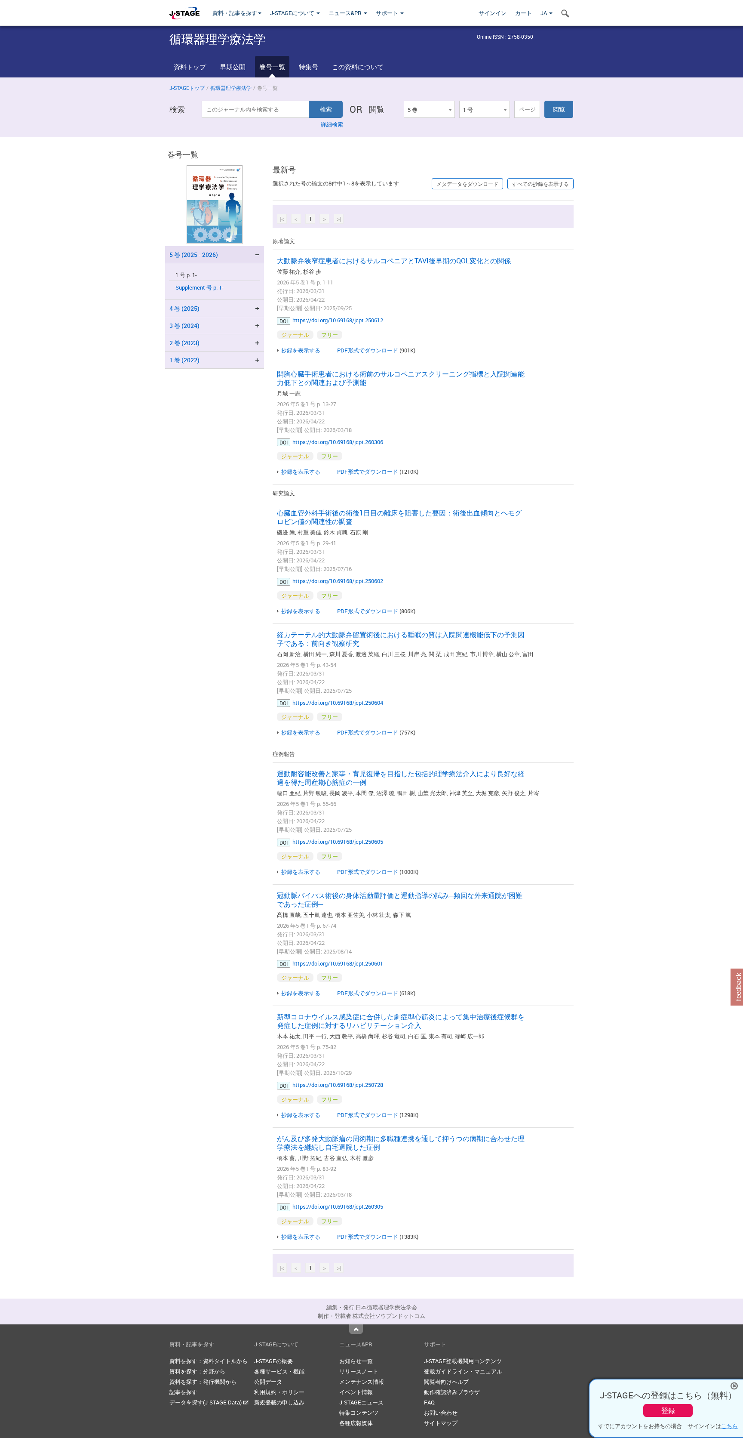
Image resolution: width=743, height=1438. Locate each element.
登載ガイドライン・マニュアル (463, 1371)
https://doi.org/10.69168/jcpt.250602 (337, 581)
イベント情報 (356, 1392)
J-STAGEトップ (187, 87)
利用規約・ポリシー (279, 1392)
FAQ (429, 1402)
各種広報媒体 (356, 1423)
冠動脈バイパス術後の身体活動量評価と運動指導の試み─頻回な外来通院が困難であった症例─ (399, 900)
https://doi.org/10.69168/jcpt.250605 (337, 842)
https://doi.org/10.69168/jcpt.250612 (337, 320)
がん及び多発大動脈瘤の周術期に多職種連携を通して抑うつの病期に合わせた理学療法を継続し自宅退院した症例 (401, 1143)
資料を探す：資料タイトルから (208, 1361)
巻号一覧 (272, 66)
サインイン (493, 13)
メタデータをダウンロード (467, 183)
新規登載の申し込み (279, 1402)
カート (523, 13)
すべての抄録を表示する (540, 183)
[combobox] (429, 109)
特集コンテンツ (358, 1412)
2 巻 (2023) (184, 343)
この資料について (358, 66)
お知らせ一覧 (356, 1361)
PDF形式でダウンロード (367, 350)
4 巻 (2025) (184, 308)
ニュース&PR (346, 13)
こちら (729, 1426)
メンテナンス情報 (361, 1382)
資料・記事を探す (234, 13)
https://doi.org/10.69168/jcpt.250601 (337, 963)
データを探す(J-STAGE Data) (206, 1402)
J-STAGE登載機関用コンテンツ (463, 1361)
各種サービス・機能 (279, 1371)
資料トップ (190, 66)
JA (544, 13)
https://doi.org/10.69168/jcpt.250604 (337, 703)
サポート (387, 13)
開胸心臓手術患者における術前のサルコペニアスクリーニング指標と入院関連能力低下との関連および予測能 (401, 378)
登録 (668, 1410)
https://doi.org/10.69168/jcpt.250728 (337, 1085)
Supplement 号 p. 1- (199, 287)
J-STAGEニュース (361, 1402)
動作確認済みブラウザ (452, 1392)
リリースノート (358, 1371)
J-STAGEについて (293, 13)
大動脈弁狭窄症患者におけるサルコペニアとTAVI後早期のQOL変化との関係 (394, 260)
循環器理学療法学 (231, 87)
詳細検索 (332, 124)
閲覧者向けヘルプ (446, 1382)
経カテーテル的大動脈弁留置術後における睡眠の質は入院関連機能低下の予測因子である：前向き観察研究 (401, 639)
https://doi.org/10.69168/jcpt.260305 (337, 1206)
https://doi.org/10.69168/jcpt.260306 (337, 442)
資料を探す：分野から (197, 1371)
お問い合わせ (440, 1412)
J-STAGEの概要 (273, 1361)
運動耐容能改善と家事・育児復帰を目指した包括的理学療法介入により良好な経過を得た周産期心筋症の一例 (401, 778)
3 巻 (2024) (184, 325)
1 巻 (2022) (184, 360)
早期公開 (233, 66)
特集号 (308, 66)
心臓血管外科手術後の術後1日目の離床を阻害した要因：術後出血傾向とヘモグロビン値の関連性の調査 (399, 517)
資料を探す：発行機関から (202, 1382)
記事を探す (183, 1392)
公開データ (268, 1382)
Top (356, 1329)
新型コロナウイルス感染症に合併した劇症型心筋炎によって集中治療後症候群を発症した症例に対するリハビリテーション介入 (401, 1021)
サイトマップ (440, 1423)
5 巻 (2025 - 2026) (193, 254)
